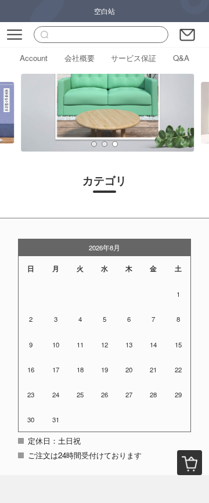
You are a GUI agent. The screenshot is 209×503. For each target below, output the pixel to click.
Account (34, 57)
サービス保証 (133, 57)
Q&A (181, 57)
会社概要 (79, 57)
